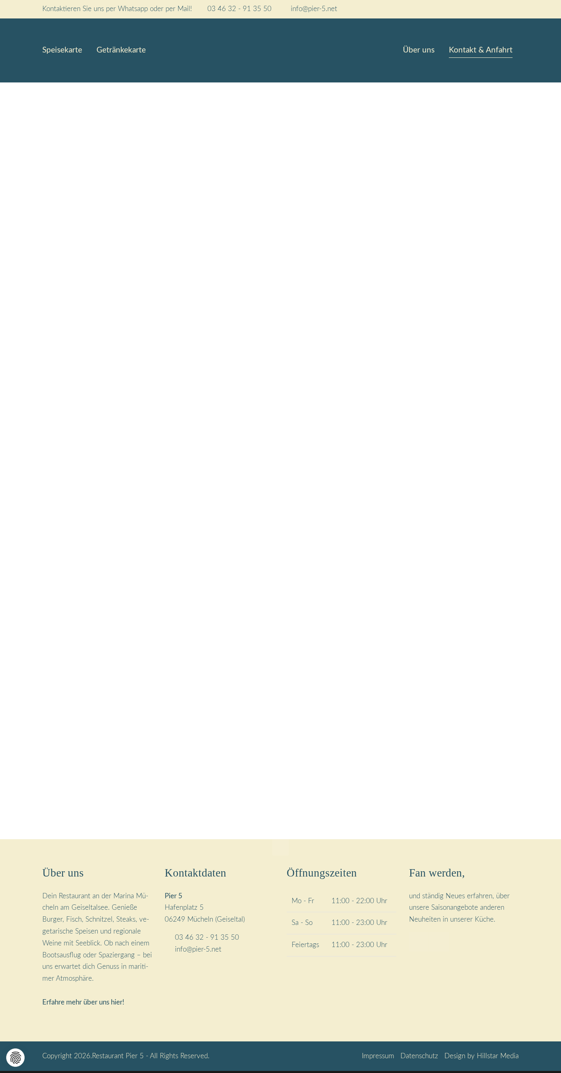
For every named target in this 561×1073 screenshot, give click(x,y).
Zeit (379, 484)
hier (116, 1002)
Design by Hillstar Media (481, 1056)
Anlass (226, 584)
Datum (228, 484)
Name (227, 441)
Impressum (378, 1056)
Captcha (226, 751)
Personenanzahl (241, 625)
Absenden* (241, 780)
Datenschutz (419, 1056)
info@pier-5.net (314, 9)
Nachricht (229, 677)
